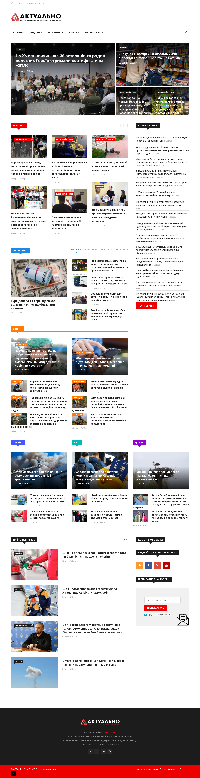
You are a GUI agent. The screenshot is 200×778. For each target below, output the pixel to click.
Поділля (35, 32)
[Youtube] (109, 751)
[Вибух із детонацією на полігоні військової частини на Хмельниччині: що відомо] (34, 672)
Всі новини (147, 305)
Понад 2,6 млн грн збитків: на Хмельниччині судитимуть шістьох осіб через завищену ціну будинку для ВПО (161, 226)
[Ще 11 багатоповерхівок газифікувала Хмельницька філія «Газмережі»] (34, 600)
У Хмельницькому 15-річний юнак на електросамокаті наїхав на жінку (110, 166)
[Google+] (103, 751)
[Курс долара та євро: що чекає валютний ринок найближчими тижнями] (39, 278)
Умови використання (147, 769)
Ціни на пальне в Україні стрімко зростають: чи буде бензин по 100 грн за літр (47, 514)
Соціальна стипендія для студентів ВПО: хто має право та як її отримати (109, 296)
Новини (20, 49)
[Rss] (90, 751)
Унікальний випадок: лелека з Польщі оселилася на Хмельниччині (158, 475)
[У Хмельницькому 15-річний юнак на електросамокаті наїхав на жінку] (110, 146)
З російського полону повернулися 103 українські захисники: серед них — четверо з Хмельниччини (160, 238)
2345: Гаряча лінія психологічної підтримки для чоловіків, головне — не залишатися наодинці (100, 362)
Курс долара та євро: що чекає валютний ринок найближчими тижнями (33, 304)
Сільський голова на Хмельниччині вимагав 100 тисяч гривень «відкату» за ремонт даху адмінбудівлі (170, 105)
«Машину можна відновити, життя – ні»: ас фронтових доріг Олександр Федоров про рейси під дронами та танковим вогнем (39, 420)
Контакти (184, 769)
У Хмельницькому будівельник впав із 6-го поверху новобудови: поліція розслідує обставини (159, 249)
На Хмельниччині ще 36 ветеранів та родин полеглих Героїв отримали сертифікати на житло (60, 60)
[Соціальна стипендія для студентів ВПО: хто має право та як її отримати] (80, 298)
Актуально (55, 32)
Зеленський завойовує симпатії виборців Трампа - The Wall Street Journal (107, 514)
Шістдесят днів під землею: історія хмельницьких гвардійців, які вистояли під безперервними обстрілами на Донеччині (99, 404)
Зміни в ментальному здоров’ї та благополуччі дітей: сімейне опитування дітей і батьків (109, 384)
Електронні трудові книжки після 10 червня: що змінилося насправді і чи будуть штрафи (109, 280)
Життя (73, 32)
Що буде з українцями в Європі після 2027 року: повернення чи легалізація (109, 498)
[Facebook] (96, 751)
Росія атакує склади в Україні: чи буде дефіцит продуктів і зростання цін (38, 475)
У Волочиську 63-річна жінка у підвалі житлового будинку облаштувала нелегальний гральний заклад (69, 170)
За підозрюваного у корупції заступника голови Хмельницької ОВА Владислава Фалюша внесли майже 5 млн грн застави (92, 628)
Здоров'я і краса (84, 352)
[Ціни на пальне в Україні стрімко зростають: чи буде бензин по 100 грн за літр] (19, 516)
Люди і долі (21, 345)
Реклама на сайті (168, 769)
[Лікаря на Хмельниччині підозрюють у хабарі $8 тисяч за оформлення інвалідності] (70, 201)
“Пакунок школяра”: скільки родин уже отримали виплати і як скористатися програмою (48, 498)
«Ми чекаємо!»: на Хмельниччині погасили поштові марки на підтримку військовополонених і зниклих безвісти (29, 221)
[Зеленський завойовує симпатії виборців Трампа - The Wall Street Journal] (80, 516)
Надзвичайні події (129, 92)
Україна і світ (93, 32)
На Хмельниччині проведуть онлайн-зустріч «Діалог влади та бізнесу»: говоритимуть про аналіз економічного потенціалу (160, 296)
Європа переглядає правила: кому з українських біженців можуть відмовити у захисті (97, 475)
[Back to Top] (13, 773)
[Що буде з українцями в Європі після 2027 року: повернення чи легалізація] (80, 499)
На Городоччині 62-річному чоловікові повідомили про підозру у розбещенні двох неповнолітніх (159, 261)
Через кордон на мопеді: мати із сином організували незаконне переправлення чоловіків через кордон (134, 105)
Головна (18, 32)
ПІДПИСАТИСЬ (156, 607)
